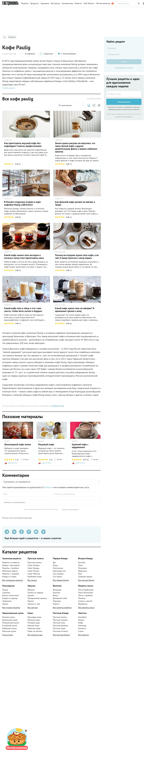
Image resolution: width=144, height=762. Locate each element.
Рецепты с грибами (10, 568)
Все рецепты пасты (86, 607)
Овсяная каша (34, 620)
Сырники (6, 592)
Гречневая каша (34, 617)
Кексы (55, 595)
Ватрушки (57, 590)
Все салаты (32, 580)
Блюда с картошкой (11, 565)
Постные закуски (60, 620)
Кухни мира (7, 635)
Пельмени (82, 568)
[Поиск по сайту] (128, 3)
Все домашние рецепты (12, 580)
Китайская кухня (9, 625)
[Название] (123, 48)
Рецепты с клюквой (10, 573)
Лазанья (81, 598)
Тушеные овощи (85, 576)
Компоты (82, 628)
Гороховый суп (59, 571)
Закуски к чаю (34, 604)
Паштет (31, 601)
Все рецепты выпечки (62, 607)
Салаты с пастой (85, 601)
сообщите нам (57, 406)
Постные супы (59, 622)
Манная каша (33, 625)
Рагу (80, 573)
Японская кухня (9, 631)
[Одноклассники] (21, 531)
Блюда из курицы (10, 598)
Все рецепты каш (35, 635)
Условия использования (70, 509)
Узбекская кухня (9, 628)
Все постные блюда (61, 635)
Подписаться (124, 101)
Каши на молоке (35, 631)
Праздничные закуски (37, 598)
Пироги (56, 604)
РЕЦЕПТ (7, 441)
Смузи (81, 631)
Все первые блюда (61, 580)
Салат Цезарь (33, 568)
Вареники (82, 571)
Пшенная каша (34, 628)
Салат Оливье (34, 565)
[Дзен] (43, 531)
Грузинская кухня (9, 620)
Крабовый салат (35, 576)
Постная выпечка (60, 625)
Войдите (48, 487)
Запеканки (7, 601)
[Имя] (26, 494)
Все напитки (83, 635)
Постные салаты (60, 617)
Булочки (56, 592)
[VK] (14, 531)
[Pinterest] (29, 531)
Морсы (81, 620)
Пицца (5, 590)
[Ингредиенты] (123, 54)
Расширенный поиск (124, 67)
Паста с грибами (85, 595)
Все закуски (33, 607)
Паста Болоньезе (85, 592)
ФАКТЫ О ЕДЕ (60, 252)
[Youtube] (36, 531)
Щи (54, 562)
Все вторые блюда (86, 580)
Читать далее (8, 87)
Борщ (55, 565)
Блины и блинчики (10, 595)
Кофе (80, 622)
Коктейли (82, 617)
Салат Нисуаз (33, 571)
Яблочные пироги (10, 571)
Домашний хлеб (60, 598)
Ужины (5, 604)
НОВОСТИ (8, 140)
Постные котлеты (60, 631)
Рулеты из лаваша (35, 592)
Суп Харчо (57, 576)
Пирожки (57, 601)
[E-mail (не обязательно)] (77, 494)
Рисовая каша (34, 622)
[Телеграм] (7, 531)
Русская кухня (8, 617)
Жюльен (31, 590)
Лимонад (82, 625)
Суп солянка (58, 573)
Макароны (82, 604)
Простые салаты (34, 562)
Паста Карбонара (86, 590)
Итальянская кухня (10, 622)
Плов (80, 565)
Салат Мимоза (34, 573)
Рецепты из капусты (10, 562)
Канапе (31, 595)
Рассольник (58, 568)
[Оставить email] (123, 94)
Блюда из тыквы (9, 576)
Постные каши (59, 628)
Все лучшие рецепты (11, 607)
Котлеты (81, 562)
